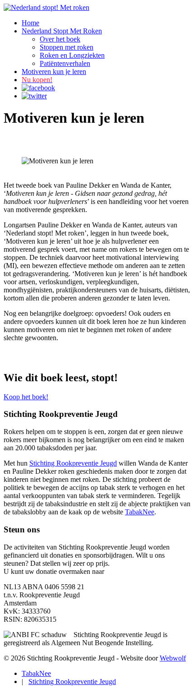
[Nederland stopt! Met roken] (46, 7)
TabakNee (139, 512)
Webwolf (173, 658)
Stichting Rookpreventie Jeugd (73, 463)
